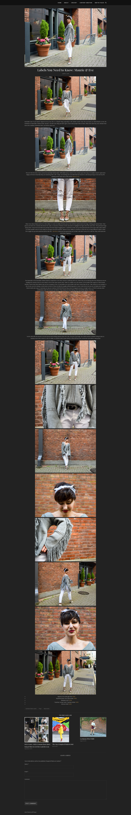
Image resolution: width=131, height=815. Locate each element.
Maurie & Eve (46, 708)
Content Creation (86, 2)
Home (59, 2)
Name (27, 764)
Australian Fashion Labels (31, 708)
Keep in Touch (99, 2)
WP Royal (34, 812)
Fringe (40, 708)
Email (26, 771)
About (66, 2)
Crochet (74, 2)
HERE (73, 696)
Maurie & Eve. (76, 176)
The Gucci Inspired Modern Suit (62, 744)
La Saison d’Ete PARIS (87, 739)
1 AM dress (55, 231)
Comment (27, 779)
